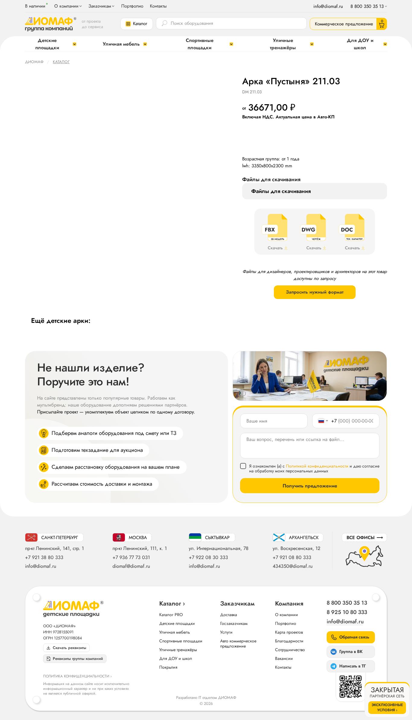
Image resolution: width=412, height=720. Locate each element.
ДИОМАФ (34, 62)
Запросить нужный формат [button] (315, 292)
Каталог (61, 62)
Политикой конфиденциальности (317, 466)
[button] (136, 24)
